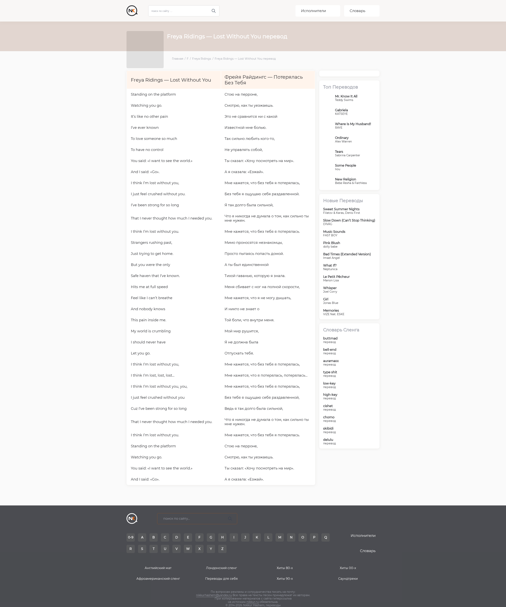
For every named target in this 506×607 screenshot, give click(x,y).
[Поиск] (230, 518)
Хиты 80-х (285, 568)
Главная (177, 58)
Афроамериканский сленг (158, 579)
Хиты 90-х (285, 579)
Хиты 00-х (348, 568)
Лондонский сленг (221, 568)
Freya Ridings (201, 58)
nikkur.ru (252, 602)
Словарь (357, 11)
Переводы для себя (221, 579)
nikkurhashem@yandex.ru (214, 595)
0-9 (130, 537)
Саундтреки (348, 579)
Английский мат (158, 568)
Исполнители (313, 11)
